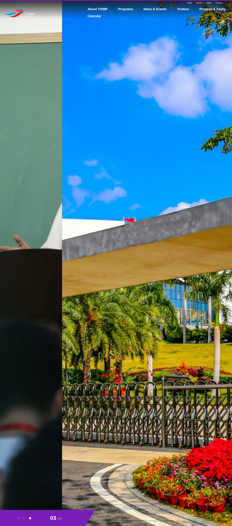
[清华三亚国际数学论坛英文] (32, 12)
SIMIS (208, 3)
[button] (18, 518)
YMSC (189, 3)
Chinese (219, 3)
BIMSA (199, 3)
